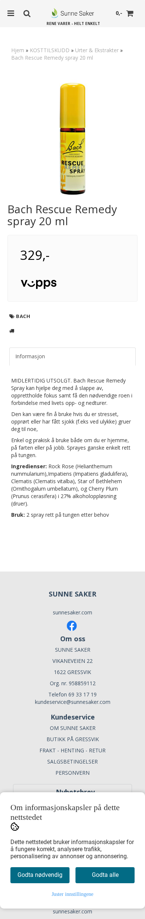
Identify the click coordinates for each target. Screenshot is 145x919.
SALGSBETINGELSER (72, 761)
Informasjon (30, 356)
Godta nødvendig (39, 874)
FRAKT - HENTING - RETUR (72, 750)
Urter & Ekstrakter (97, 50)
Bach (23, 316)
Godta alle (105, 874)
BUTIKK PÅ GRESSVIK (72, 739)
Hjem (17, 50)
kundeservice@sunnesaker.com (72, 701)
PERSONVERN (72, 772)
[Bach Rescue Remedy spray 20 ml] (72, 138)
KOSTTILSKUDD (50, 50)
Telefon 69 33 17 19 (72, 694)
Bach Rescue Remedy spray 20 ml (52, 57)
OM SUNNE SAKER (73, 727)
